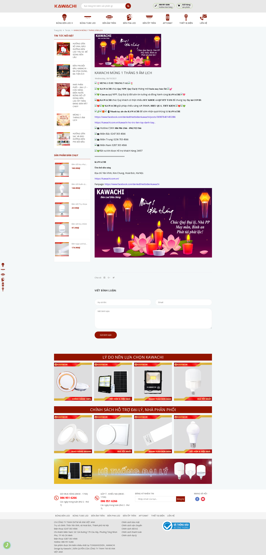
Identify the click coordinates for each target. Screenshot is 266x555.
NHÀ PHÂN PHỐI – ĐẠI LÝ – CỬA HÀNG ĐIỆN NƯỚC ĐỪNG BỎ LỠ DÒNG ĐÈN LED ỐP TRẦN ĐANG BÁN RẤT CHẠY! (80, 95)
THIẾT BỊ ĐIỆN (157, 515)
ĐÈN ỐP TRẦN (129, 515)
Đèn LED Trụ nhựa (79, 204)
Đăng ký (180, 499)
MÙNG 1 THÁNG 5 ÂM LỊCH (79, 117)
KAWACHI (110, 545)
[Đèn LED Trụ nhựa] (62, 209)
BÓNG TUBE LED (80, 515)
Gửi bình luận (106, 335)
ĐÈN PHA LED (113, 515)
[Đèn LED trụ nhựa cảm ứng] (62, 170)
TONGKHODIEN (97, 545)
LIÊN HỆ (171, 515)
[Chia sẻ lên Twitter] (113, 277)
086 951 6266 (68, 498)
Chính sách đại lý (129, 535)
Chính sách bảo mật (131, 522)
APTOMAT (143, 515)
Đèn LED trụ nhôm (79, 224)
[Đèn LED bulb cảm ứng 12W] (62, 190)
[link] (135, 116)
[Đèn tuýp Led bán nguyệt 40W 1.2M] (62, 249)
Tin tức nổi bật (64, 35)
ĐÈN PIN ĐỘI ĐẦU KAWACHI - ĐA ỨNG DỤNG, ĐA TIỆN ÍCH (80, 69)
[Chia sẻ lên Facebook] (104, 277)
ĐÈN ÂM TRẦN (98, 515)
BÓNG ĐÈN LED (62, 515)
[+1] (109, 277)
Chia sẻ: (98, 277)
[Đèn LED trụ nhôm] (62, 229)
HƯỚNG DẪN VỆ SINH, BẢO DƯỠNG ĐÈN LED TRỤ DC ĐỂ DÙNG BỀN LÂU (80, 50)
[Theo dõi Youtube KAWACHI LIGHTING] (203, 499)
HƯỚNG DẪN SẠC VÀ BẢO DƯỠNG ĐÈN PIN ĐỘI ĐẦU (79, 137)
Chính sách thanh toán (132, 532)
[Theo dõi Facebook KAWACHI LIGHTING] (197, 499)
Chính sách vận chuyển (132, 525)
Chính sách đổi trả (130, 528)
